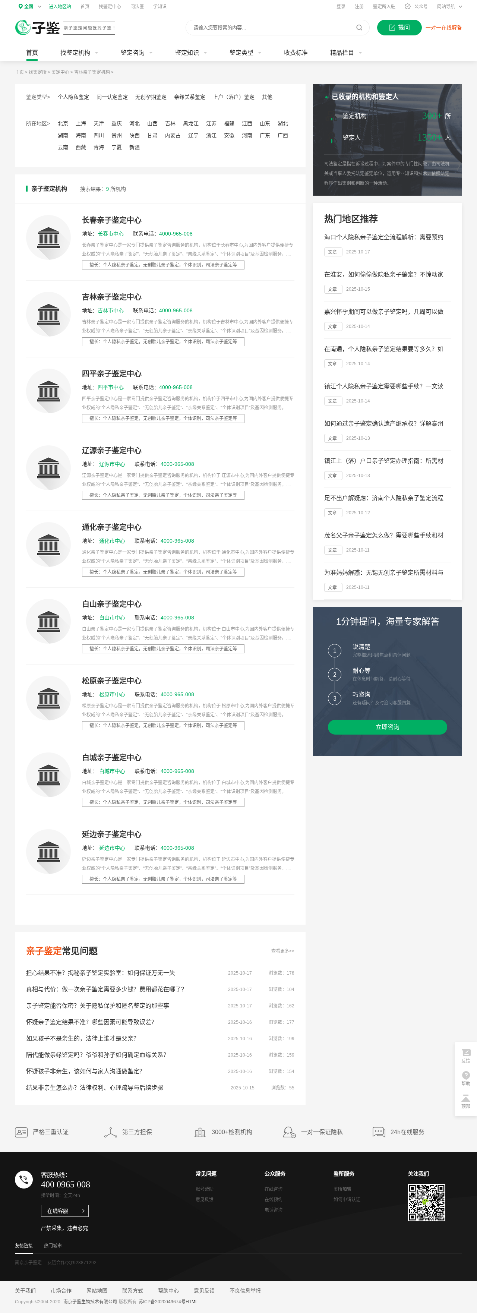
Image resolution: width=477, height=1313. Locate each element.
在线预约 (273, 1199)
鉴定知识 (187, 53)
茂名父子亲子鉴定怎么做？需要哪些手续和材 (383, 535)
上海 (81, 123)
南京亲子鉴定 (28, 1262)
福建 (229, 123)
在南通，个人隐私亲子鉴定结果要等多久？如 (383, 349)
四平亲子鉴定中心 (112, 374)
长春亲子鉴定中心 (112, 220)
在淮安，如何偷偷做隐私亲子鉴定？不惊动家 (383, 274)
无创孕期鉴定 (151, 97)
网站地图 (96, 1291)
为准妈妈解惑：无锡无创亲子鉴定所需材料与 (383, 572)
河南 (247, 135)
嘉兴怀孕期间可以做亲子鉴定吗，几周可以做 (383, 312)
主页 (19, 72)
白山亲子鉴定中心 (112, 604)
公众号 (421, 6)
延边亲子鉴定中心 (112, 834)
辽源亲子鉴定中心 (112, 450)
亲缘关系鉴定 (189, 97)
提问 (404, 27)
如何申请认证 (347, 1199)
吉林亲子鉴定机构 (92, 72)
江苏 (211, 123)
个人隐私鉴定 (73, 97)
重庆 (116, 123)
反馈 (465, 1061)
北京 (63, 123)
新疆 (134, 147)
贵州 (116, 135)
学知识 (160, 6)
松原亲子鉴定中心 (112, 681)
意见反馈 (205, 1199)
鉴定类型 (241, 53)
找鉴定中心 (110, 6)
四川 (99, 135)
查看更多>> (282, 951)
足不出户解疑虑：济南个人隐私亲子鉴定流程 (383, 498)
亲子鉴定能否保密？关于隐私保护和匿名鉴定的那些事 (97, 1006)
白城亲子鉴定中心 (112, 758)
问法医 (137, 6)
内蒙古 (173, 135)
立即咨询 (387, 727)
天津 (99, 123)
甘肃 (152, 135)
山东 (265, 123)
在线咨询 (275, 223)
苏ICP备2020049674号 (162, 1301)
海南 (81, 135)
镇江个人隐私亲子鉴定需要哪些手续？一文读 (383, 386)
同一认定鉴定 (112, 97)
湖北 (283, 123)
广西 (283, 135)
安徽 (229, 135)
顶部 (465, 1106)
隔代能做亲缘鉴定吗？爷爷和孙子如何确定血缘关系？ (97, 1055)
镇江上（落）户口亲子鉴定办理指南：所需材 (383, 461)
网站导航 (446, 6)
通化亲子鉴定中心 (112, 527)
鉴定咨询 (133, 53)
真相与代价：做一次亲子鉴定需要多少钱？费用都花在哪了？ (106, 989)
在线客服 (57, 1211)
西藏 (81, 147)
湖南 (63, 135)
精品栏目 (342, 53)
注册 (359, 6)
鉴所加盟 (342, 1189)
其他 (267, 97)
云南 (63, 147)
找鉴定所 (38, 72)
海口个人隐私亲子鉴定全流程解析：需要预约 (383, 237)
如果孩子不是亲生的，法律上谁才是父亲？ (82, 1038)
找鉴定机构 (75, 53)
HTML (192, 1301)
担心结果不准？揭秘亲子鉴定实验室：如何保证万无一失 (100, 973)
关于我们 (25, 1291)
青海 (99, 147)
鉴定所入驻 (384, 6)
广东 (265, 135)
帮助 (465, 1083)
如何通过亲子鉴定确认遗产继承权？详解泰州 (383, 423)
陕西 (134, 135)
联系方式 (132, 1291)
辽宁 (193, 135)
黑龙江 (191, 123)
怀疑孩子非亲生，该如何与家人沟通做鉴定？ (85, 1071)
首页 (84, 6)
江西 (247, 123)
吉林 (170, 123)
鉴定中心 (60, 72)
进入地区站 (60, 6)
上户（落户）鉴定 (234, 97)
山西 (152, 123)
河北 (134, 123)
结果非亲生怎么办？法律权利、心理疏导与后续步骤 (94, 1088)
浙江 (211, 135)
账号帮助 (205, 1189)
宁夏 (116, 147)
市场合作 (61, 1291)
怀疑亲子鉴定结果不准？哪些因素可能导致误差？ (91, 1022)
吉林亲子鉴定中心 (112, 297)
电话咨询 (273, 1210)
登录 (341, 6)
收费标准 (296, 53)
